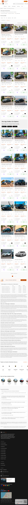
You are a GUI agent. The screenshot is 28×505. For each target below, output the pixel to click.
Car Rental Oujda (3, 451)
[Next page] (15, 276)
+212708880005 (4, 469)
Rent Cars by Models (3, 15)
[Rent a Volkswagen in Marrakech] (6, 29)
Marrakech (5, 8)
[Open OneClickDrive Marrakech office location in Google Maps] (6, 495)
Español (14, 502)
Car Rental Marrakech (4, 448)
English (1, 502)
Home (2, 8)
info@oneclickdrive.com (5, 471)
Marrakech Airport (3, 458)
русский (10, 502)
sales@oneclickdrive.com (5, 475)
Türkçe (12, 502)
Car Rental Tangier (3, 455)
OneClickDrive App (6, 1)
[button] (0, 3)
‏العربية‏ (3, 502)
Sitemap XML (2, 463)
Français (6, 502)
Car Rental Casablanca (4, 444)
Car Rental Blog (3, 465)
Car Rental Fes (3, 446)
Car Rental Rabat (3, 453)
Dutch (8, 502)
